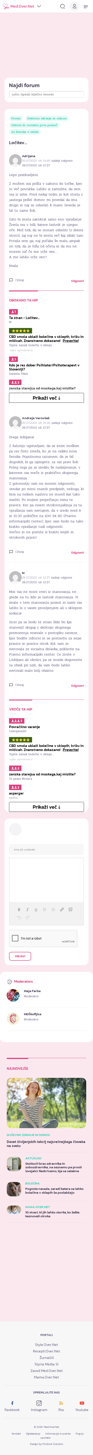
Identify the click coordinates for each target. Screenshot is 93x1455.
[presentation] (19, 909)
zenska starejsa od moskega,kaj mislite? (42, 774)
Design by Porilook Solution (46, 1444)
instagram (39, 1409)
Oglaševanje (33, 1434)
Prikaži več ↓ (46, 398)
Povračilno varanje (24, 726)
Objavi (20, 956)
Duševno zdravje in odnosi (47, 118)
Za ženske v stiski (24, 132)
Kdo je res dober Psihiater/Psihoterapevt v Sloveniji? (44, 367)
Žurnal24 (47, 1357)
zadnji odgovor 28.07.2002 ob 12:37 (47, 163)
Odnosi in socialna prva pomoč (34, 125)
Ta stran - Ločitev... (24, 317)
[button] (19, 909)
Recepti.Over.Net (46, 1351)
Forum (16, 118)
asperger (16, 793)
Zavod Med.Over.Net (46, 1370)
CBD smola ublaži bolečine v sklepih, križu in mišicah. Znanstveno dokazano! (46, 338)
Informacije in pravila (57, 1434)
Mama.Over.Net (46, 1377)
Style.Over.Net (46, 1344)
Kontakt (16, 1434)
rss (61, 1409)
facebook (12, 1409)
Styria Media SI (46, 1364)
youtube (81, 1409)
